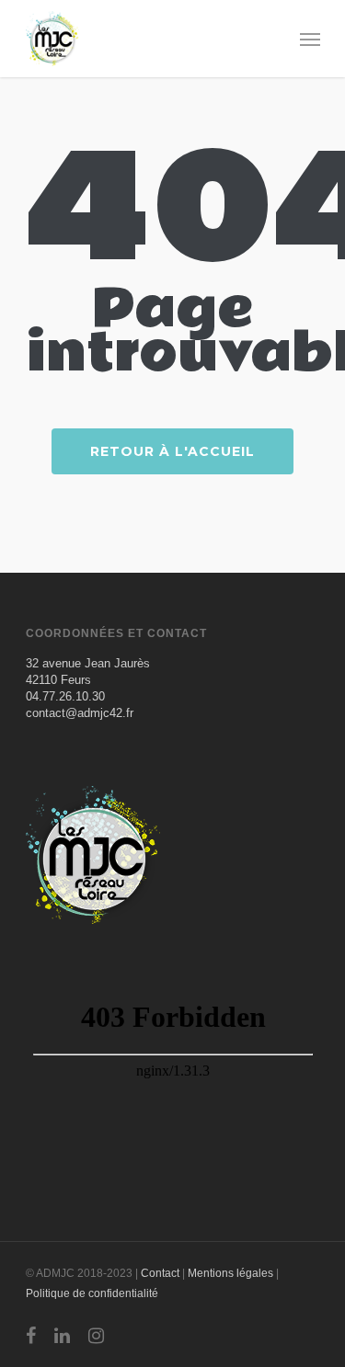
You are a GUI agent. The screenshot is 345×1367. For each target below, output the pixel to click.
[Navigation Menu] (310, 38)
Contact (160, 1273)
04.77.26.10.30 (65, 696)
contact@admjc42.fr (79, 713)
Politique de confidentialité (92, 1293)
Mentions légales (230, 1273)
